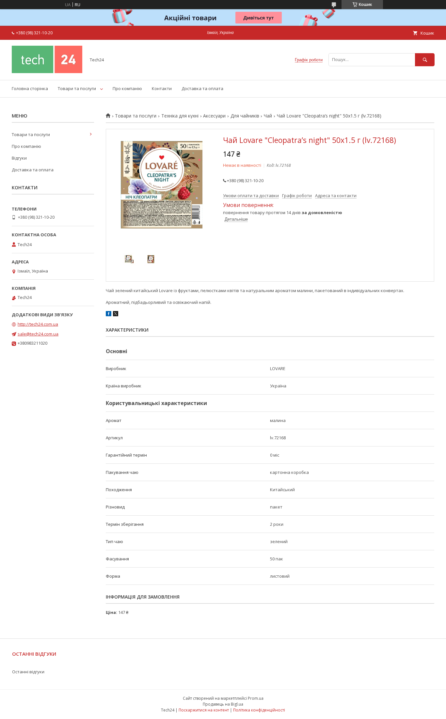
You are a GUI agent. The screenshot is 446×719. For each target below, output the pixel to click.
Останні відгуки (28, 672)
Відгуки (19, 158)
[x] (115, 315)
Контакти (162, 88)
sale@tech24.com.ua (38, 333)
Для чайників (245, 115)
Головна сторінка (30, 88)
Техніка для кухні (180, 115)
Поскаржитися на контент (204, 710)
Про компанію (127, 88)
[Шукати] (425, 59)
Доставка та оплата (202, 88)
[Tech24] (47, 71)
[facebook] (108, 315)
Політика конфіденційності (259, 710)
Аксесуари (214, 115)
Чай (268, 115)
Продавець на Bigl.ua (223, 704)
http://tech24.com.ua (38, 324)
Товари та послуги (77, 88)
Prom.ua (255, 698)
